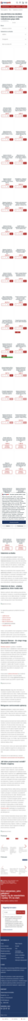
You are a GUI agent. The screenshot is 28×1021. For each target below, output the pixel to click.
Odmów (8, 526)
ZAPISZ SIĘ (20, 912)
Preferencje (20, 526)
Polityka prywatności (7, 929)
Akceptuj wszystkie (14, 522)
